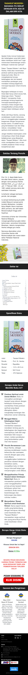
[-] (15, 638)
